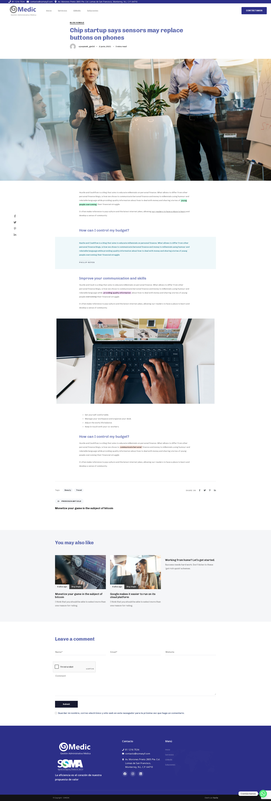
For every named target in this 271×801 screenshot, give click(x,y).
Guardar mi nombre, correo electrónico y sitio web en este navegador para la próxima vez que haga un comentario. (121, 713)
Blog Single (77, 23)
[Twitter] (18, 222)
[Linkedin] (18, 234)
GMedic (77, 10)
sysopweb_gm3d (87, 46)
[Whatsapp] (263, 793)
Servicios (62, 10)
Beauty (68, 490)
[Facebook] (18, 216)
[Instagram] (133, 774)
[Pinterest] (18, 228)
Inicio (49, 10)
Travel (79, 490)
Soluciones (92, 10)
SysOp (215, 798)
